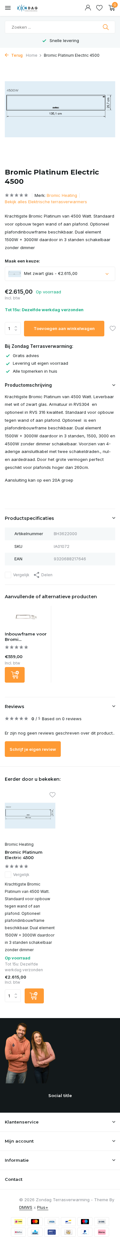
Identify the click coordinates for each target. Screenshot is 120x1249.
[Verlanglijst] (99, 8)
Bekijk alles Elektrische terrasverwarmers (46, 201)
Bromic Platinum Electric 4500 (24, 855)
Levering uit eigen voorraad (40, 363)
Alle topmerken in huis (35, 371)
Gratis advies (26, 355)
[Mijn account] (88, 7)
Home (31, 55)
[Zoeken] (106, 27)
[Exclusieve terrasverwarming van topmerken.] (33, 8)
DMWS (25, 1207)
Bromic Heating (62, 195)
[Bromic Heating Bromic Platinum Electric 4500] (30, 815)
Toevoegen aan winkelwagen (64, 328)
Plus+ (42, 1207)
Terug (16, 55)
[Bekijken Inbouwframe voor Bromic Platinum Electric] (26, 618)
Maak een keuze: (22, 260)
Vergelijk (21, 574)
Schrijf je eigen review (33, 749)
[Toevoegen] (15, 675)
